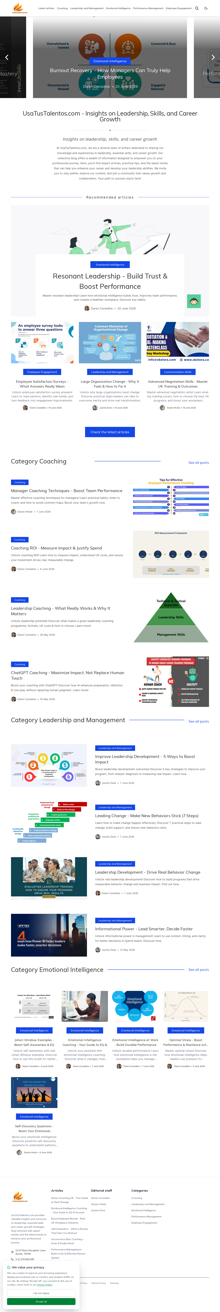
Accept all (41, 1301)
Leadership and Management (86, 8)
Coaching (62, 8)
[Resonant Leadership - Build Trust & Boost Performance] (110, 260)
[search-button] (197, 8)
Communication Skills (177, 372)
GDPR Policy (81, 1283)
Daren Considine (100, 1198)
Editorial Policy (98, 1283)
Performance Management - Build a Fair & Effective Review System (68, 1253)
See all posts (199, 462)
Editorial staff (101, 1190)
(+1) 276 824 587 (24, 1259)
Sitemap (114, 1283)
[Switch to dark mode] (206, 8)
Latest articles (46, 8)
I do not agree (41, 1293)
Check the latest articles (110, 432)
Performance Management (148, 8)
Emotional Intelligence (118, 8)
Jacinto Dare (98, 1210)
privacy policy (44, 1284)
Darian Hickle (98, 1204)
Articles (57, 1190)
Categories (139, 1190)
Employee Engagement (179, 8)
